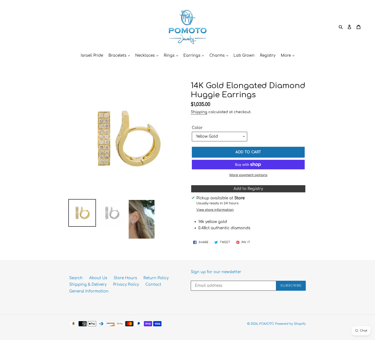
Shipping (199, 112)
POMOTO (266, 323)
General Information (89, 291)
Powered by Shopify (290, 323)
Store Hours (125, 278)
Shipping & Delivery (88, 284)
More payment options (248, 175)
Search (76, 278)
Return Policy (156, 278)
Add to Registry (248, 189)
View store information (215, 210)
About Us (98, 278)
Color (197, 128)
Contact (153, 284)
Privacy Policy (126, 284)
